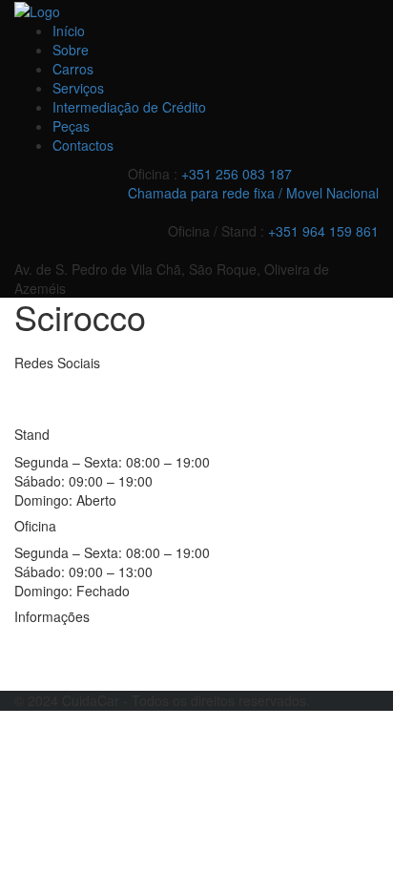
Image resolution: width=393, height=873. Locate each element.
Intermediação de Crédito (129, 106)
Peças (71, 125)
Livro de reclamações (79, 671)
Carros (72, 68)
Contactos (83, 145)
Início (68, 30)
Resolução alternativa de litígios (110, 643)
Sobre (70, 49)
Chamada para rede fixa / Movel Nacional (253, 192)
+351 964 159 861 (323, 230)
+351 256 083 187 (236, 173)
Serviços (78, 87)
